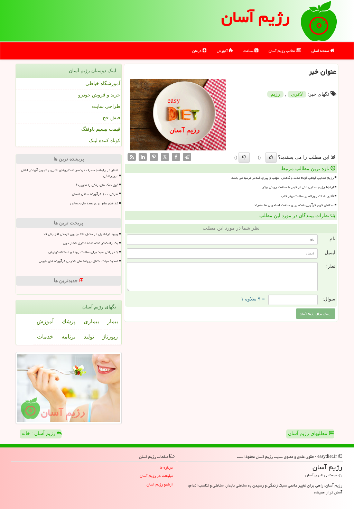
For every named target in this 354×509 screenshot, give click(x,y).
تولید (89, 337)
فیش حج (111, 117)
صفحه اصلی (320, 50)
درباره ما (166, 467)
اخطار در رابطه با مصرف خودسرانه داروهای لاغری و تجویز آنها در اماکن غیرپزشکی (69, 173)
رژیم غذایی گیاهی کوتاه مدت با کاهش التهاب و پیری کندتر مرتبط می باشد (282, 177)
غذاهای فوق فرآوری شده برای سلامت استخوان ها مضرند (294, 205)
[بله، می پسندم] (271, 157)
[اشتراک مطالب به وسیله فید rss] (132, 156)
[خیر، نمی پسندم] (244, 157)
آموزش (223, 50)
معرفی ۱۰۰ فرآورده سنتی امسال (95, 194)
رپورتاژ (110, 337)
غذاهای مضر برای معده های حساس (94, 203)
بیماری (91, 321)
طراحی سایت (106, 106)
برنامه (68, 337)
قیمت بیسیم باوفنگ (100, 129)
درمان (197, 50)
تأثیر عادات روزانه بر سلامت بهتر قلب (307, 196)
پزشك (68, 321)
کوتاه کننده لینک (104, 140)
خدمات (45, 337)
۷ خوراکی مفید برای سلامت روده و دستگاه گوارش (83, 252)
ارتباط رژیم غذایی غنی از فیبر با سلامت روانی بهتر (298, 187)
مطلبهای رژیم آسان (308, 433)
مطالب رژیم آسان (282, 50)
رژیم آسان (255, 17)
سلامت (248, 50)
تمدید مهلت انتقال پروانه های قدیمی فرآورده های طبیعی (78, 261)
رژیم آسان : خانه (39, 433)
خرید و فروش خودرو (99, 95)
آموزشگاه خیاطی (102, 83)
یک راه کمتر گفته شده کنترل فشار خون (90, 243)
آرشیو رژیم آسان (160, 484)
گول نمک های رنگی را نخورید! (97, 185)
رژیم (275, 94)
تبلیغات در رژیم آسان (156, 475)
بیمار (112, 321)
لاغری (297, 94)
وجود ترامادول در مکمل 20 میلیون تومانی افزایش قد (80, 234)
